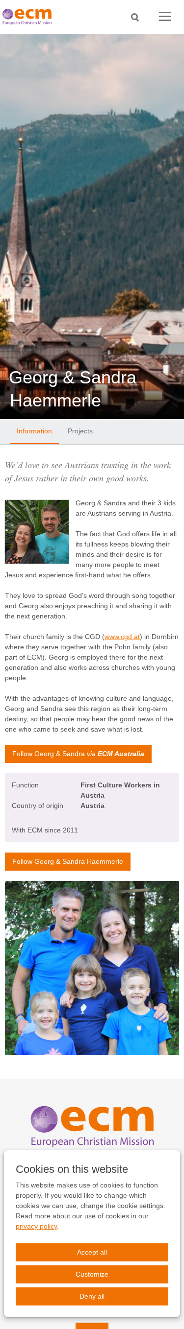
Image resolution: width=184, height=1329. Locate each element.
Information (34, 431)
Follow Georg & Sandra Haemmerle (67, 861)
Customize (92, 1274)
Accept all (92, 1252)
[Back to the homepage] (29, 17)
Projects (80, 431)
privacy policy (36, 1226)
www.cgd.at (122, 637)
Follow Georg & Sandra (78, 754)
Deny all (92, 1296)
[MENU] (165, 17)
